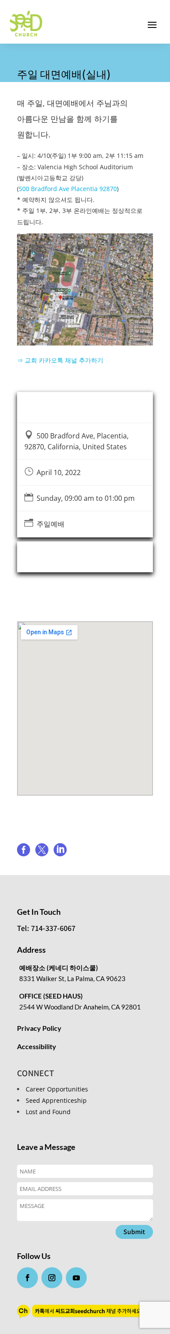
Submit (134, 1231)
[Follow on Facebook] (27, 1277)
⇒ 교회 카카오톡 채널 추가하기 (60, 360)
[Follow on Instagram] (51, 1277)
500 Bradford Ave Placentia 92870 (68, 189)
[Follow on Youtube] (76, 1277)
